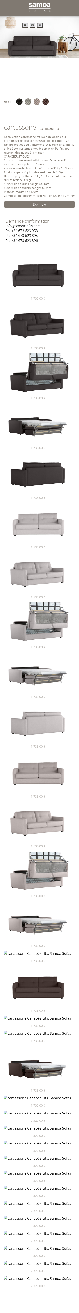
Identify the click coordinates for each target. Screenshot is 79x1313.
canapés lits (49, 128)
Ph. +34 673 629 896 (22, 241)
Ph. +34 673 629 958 (22, 231)
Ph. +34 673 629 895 (22, 236)
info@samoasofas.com (23, 226)
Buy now (39, 204)
